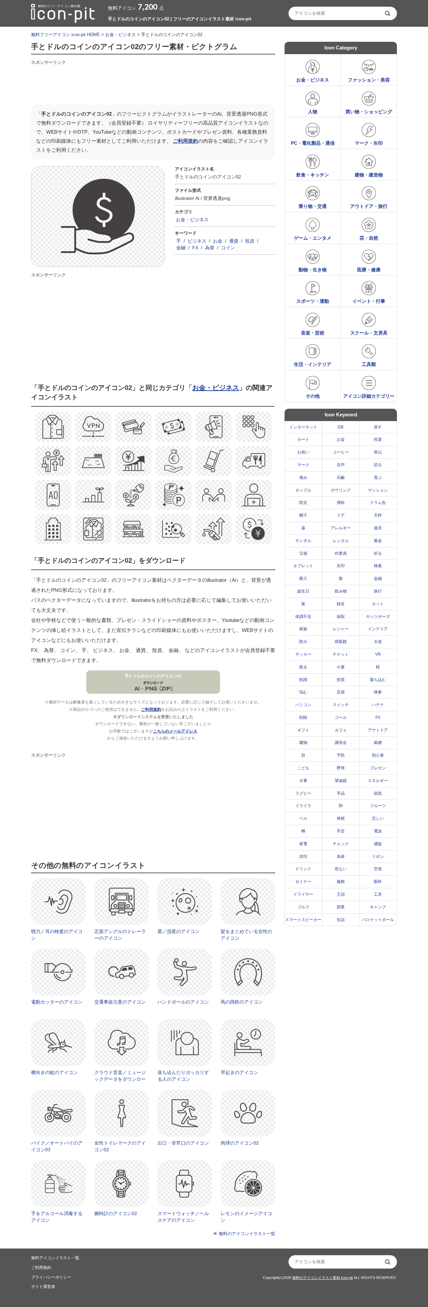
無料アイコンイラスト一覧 (55, 1258)
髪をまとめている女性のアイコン (246, 935)
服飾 (341, 881)
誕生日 (303, 591)
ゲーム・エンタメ (312, 238)
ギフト (303, 730)
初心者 (378, 755)
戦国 (303, 679)
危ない (341, 869)
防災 (303, 502)
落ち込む (378, 679)
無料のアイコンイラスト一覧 (247, 1233)
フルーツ (378, 805)
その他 (313, 396)
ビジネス (197, 241)
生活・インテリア (312, 364)
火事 (303, 780)
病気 (378, 793)
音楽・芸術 (312, 333)
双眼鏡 (341, 641)
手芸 (341, 831)
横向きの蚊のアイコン (54, 1072)
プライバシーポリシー (51, 1277)
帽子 (303, 515)
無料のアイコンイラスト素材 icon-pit (322, 1278)
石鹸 (341, 477)
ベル (303, 818)
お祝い (303, 452)
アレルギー (341, 528)
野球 (341, 768)
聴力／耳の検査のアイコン (57, 935)
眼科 (378, 881)
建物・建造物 (369, 174)
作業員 (341, 553)
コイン (228, 247)
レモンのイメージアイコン (246, 1217)
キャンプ (378, 907)
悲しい (378, 818)
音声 (341, 465)
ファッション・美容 (369, 80)
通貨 (233, 241)
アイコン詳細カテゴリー (369, 396)
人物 (312, 111)
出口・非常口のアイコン (183, 1143)
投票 (341, 679)
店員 (341, 692)
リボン (378, 856)
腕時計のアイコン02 (115, 1213)
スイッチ (341, 704)
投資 (249, 241)
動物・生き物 (313, 269)
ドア (341, 515)
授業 (341, 907)
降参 (378, 692)
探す (378, 427)
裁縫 (378, 742)
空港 (378, 869)
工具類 (369, 364)
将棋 (341, 818)
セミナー (303, 881)
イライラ (303, 805)
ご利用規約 (185, 141)
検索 (378, 565)
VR (378, 654)
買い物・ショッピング (368, 111)
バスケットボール (378, 919)
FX (195, 247)
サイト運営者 (43, 1286)
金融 (181, 247)
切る (378, 465)
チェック (341, 843)
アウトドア (378, 730)
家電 (303, 843)
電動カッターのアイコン (57, 1002)
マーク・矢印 (369, 143)
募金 (378, 540)
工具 (378, 894)
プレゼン (378, 768)
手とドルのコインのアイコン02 (153, 676)
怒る (303, 667)
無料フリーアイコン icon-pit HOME (65, 34)
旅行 (378, 591)
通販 (378, 843)
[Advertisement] (153, 83)
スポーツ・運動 (312, 301)
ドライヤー (303, 894)
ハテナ (378, 704)
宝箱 (303, 553)
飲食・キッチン (312, 174)
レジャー (341, 629)
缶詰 (341, 919)
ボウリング (341, 490)
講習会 (341, 742)
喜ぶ (378, 477)
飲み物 (341, 591)
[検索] (388, 13)
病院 (341, 616)
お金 (217, 241)
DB (340, 427)
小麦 (341, 667)
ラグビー (303, 793)
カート (303, 439)
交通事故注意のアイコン (120, 1002)
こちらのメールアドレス (175, 731)
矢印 (341, 565)
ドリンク (303, 869)
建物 (303, 742)
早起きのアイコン (239, 1072)
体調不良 (303, 616)
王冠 (341, 894)
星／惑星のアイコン (178, 931)
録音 (341, 604)
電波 (378, 831)
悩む (303, 692)
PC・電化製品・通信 (313, 143)
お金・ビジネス (120, 34)
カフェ (341, 730)
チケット (341, 654)
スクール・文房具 (369, 333)
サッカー (303, 654)
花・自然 (368, 238)
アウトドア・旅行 (369, 206)
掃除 (341, 502)
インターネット (303, 427)
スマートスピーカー (303, 919)
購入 (303, 578)
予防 (341, 755)
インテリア (378, 629)
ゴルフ (303, 907)
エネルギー (378, 780)
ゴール (341, 717)
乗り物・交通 (313, 206)
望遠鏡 (341, 780)
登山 (378, 452)
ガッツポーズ (378, 616)
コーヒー (341, 452)
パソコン (303, 704)
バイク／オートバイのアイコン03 (57, 1146)
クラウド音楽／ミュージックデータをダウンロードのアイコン (120, 1079)
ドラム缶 (378, 502)
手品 (341, 793)
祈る (378, 553)
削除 (303, 717)
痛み (303, 477)
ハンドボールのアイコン (183, 1002)
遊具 (378, 528)
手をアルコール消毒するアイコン (57, 1217)
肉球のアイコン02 (240, 1143)
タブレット (303, 565)
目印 (303, 856)
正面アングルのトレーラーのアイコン (120, 935)
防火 (303, 641)
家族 (303, 629)
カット (378, 604)
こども (303, 768)
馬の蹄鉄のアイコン (242, 1002)
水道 (378, 641)
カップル (303, 490)
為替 (209, 247)
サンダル (303, 540)
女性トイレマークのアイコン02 (120, 1146)
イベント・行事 (368, 301)
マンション (378, 490)
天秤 (378, 515)
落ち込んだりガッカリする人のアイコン (183, 1076)
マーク (303, 465)
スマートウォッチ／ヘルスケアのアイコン (183, 1217)
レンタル (341, 540)
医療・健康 (369, 269)
